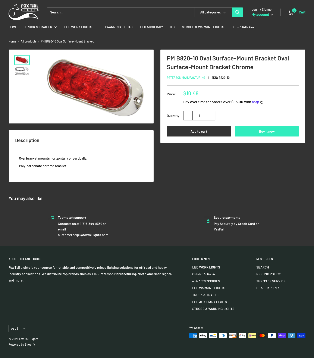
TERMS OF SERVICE (271, 281)
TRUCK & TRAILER (38, 27)
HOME (13, 27)
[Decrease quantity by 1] (187, 115)
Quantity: (174, 115)
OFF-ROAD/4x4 (243, 27)
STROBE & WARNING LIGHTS (203, 27)
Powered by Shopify (22, 344)
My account (260, 14)
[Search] (237, 12)
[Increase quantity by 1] (210, 115)
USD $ (15, 328)
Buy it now (267, 131)
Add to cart (199, 131)
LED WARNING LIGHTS (116, 27)
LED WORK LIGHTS (78, 27)
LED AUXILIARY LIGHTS (157, 27)
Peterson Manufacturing (186, 77)
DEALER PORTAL (269, 288)
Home (12, 41)
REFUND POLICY (268, 274)
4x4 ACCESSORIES (206, 281)
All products (29, 41)
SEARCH (262, 267)
